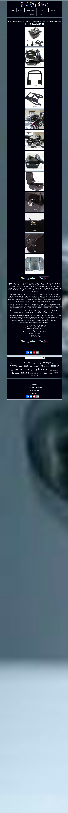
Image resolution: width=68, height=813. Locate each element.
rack (15, 363)
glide (39, 369)
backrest (55, 366)
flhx (11, 363)
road (26, 369)
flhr (53, 363)
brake (50, 373)
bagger (34, 363)
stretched (55, 370)
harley (13, 365)
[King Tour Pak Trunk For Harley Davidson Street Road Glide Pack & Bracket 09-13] (34, 36)
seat (26, 365)
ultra (37, 375)
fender (21, 366)
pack (41, 373)
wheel (20, 363)
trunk (46, 373)
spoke (32, 370)
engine (57, 363)
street (27, 362)
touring (25, 372)
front (55, 373)
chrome (36, 373)
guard (31, 373)
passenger (47, 363)
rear (31, 366)
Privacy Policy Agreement (35, 387)
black (36, 366)
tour (12, 370)
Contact (34, 384)
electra (18, 369)
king (45, 369)
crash (48, 366)
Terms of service (35, 390)
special (33, 375)
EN (33, 393)
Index (34, 382)
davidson (15, 373)
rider (51, 370)
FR (36, 393)
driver (43, 366)
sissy (39, 363)
